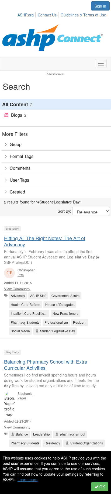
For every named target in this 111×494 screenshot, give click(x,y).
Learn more (27, 479)
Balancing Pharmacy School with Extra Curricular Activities (45, 364)
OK (101, 486)
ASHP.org (26, 15)
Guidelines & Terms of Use (83, 15)
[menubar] (63, 14)
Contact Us (47, 15)
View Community (17, 288)
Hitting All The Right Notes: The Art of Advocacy (44, 241)
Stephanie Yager (25, 395)
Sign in (100, 6)
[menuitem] (27, 14)
